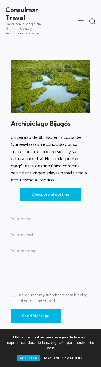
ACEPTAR (28, 358)
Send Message (35, 315)
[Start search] (92, 21)
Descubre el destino (50, 194)
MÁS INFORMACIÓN (63, 358)
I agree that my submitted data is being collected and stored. (53, 297)
